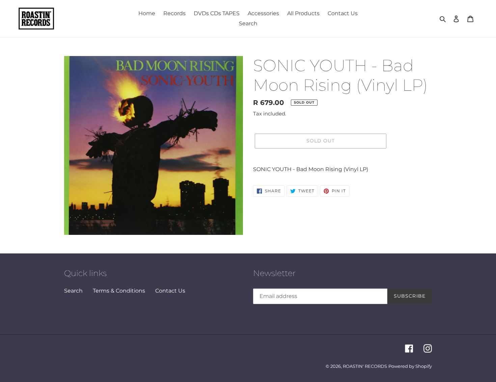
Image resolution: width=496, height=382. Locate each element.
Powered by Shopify (410, 366)
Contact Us (170, 291)
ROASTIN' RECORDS (365, 366)
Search (73, 291)
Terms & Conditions (119, 291)
